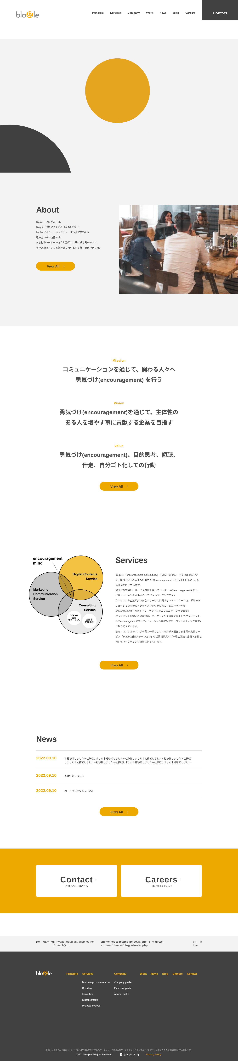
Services (115, 12)
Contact (220, 13)
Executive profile (123, 988)
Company (134, 12)
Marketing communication (96, 982)
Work (149, 12)
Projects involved (91, 1005)
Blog (176, 12)
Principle (98, 12)
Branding (87, 988)
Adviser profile (121, 994)
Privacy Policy (153, 1054)
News (162, 12)
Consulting (87, 994)
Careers (190, 12)
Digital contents (90, 999)
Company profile (122, 982)
